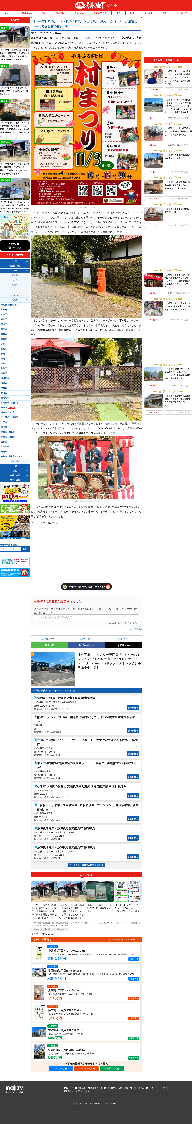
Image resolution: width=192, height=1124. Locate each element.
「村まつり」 (88, 37)
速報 (165, 13)
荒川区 (4, 334)
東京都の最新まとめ (10, 305)
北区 (3, 344)
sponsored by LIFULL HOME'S (123, 939)
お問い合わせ (138, 1088)
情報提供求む (96, 1088)
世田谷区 (5, 378)
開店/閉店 (60, 13)
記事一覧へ (86, 638)
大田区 (4, 393)
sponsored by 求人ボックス (65, 691)
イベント (148, 13)
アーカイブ (182, 13)
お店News (79, 13)
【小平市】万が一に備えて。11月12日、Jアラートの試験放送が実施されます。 (14, 91)
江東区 (4, 314)
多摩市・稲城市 (8, 437)
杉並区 (4, 368)
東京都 (58, 32)
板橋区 (4, 354)
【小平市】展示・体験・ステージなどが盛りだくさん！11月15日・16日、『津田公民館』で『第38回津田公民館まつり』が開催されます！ (15, 129)
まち (118, 13)
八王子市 (5, 447)
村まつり (64, 929)
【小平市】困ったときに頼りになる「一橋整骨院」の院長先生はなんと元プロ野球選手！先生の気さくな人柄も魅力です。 (177, 77)
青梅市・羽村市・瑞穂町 (11, 456)
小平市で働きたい (42, 690)
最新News (27, 13)
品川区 (4, 388)
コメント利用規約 (135, 629)
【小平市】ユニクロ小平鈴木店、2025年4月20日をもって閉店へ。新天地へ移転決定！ (178, 131)
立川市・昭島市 (8, 432)
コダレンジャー (38, 929)
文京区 (4, 349)
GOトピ (8, 13)
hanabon (49, 934)
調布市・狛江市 (8, 412)
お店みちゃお (100, 13)
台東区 (4, 339)
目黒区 (4, 383)
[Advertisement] (168, 37)
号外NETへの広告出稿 (117, 1088)
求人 (44, 13)
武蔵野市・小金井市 (10, 403)
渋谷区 (4, 373)
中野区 (4, 364)
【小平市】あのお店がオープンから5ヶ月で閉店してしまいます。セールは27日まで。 (178, 306)
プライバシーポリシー (159, 1088)
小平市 (112, 5)
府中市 (4, 427)
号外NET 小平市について (79, 1091)
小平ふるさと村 (52, 929)
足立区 (4, 329)
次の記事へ (122, 638)
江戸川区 (5, 310)
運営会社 (82, 1088)
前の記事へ (51, 638)
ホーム (70, 1088)
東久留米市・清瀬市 (10, 417)
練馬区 (4, 359)
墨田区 (4, 324)
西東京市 (5, 398)
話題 (132, 13)
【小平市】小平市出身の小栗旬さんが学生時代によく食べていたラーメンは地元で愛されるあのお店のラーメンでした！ (177, 280)
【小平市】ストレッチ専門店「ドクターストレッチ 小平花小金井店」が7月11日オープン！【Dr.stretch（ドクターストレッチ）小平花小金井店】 (178, 106)
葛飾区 (4, 319)
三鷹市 (7, 408)
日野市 (4, 442)
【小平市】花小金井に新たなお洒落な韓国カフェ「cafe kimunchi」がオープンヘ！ (177, 185)
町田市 (4, 452)
